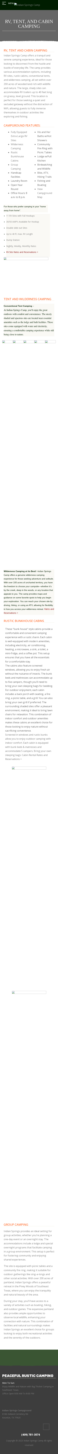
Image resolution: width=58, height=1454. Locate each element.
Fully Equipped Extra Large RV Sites (19, 136)
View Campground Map (44, 193)
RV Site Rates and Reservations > (22, 252)
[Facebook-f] (46, 1427)
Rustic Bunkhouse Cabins (17, 156)
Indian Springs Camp (33, 1440)
